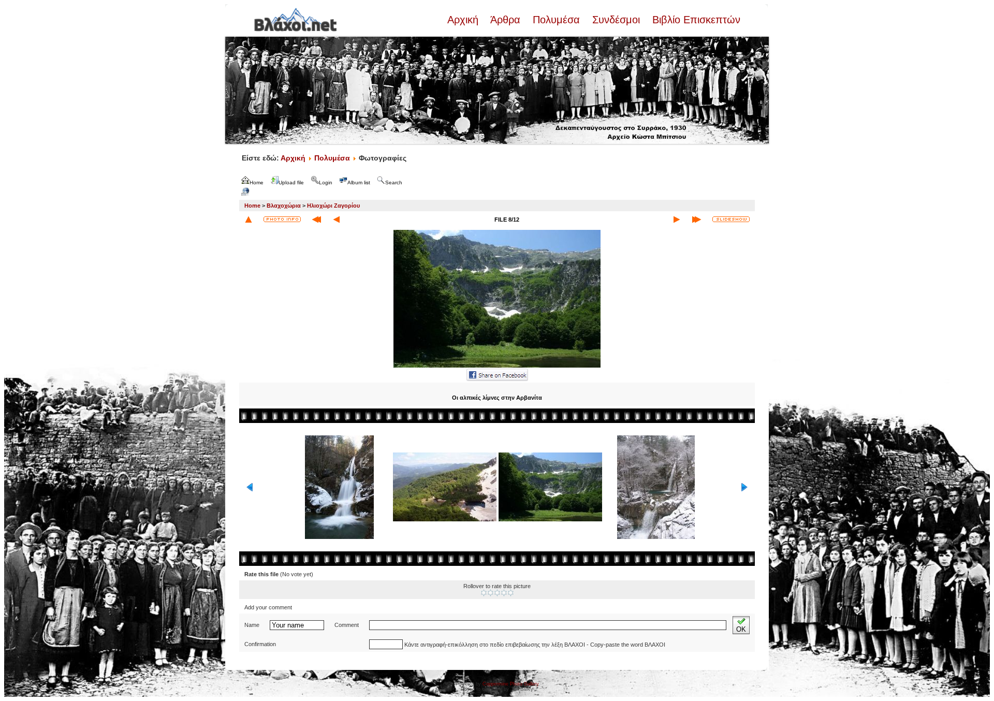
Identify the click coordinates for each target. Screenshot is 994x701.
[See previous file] (336, 219)
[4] (504, 592)
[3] (497, 592)
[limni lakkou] (497, 366)
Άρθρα (505, 19)
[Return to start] (316, 219)
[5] (510, 592)
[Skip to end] (696, 219)
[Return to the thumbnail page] (248, 219)
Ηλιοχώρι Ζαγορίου (333, 205)
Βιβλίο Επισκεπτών (694, 19)
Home (252, 205)
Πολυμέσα (556, 19)
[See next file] (676, 219)
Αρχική (464, 19)
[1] (483, 592)
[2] (490, 592)
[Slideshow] (731, 219)
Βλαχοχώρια (284, 205)
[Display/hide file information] (282, 219)
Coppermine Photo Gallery (511, 684)
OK (741, 629)
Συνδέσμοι (616, 19)
